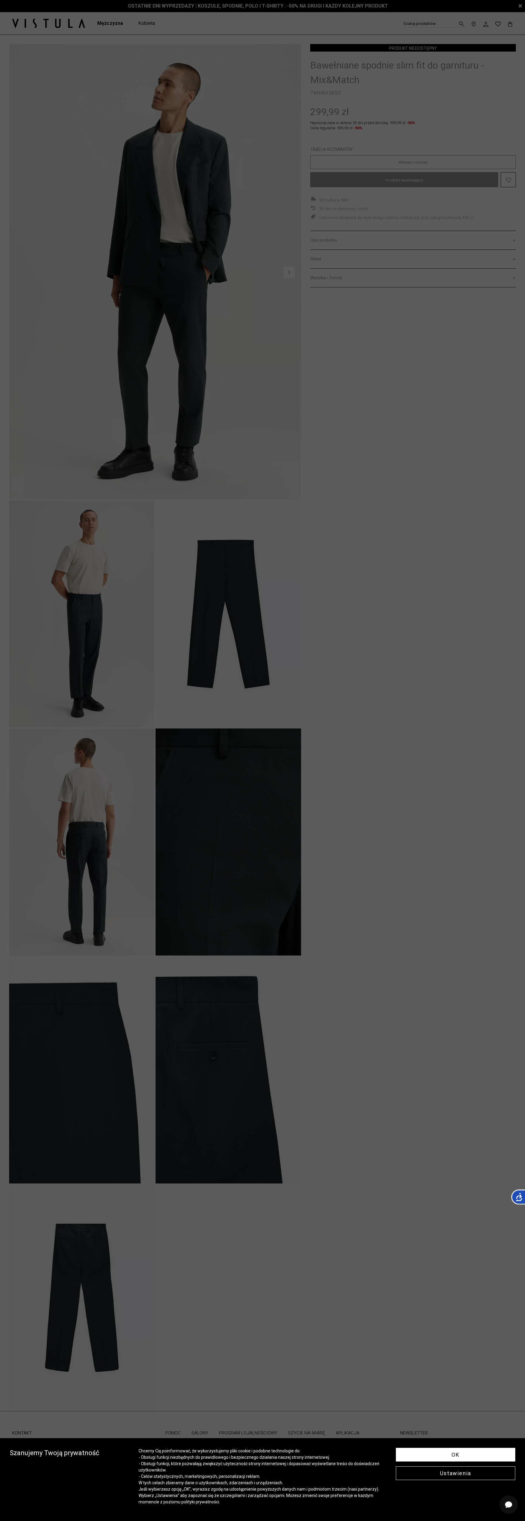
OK (455, 1454)
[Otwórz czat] (508, 1505)
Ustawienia (455, 1473)
